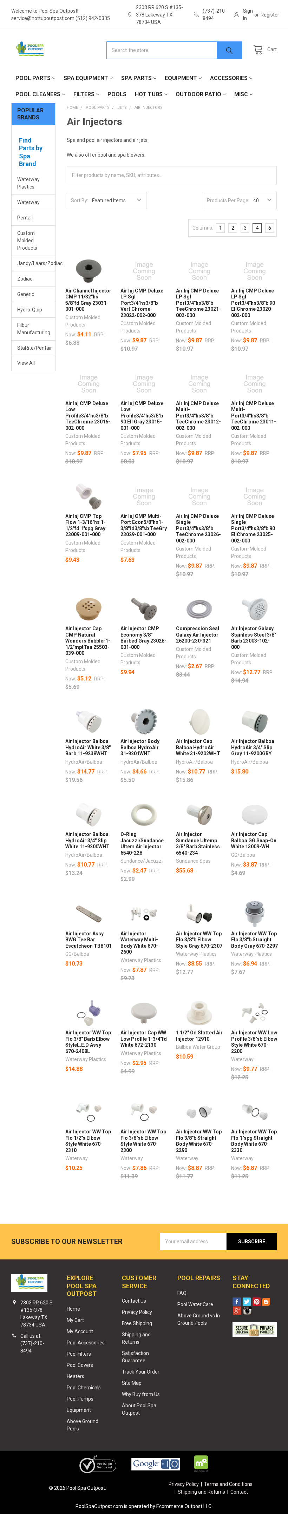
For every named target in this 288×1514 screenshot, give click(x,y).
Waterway (28, 202)
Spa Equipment (86, 78)
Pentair (25, 217)
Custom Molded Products (27, 240)
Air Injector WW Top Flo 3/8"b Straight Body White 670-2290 (199, 1141)
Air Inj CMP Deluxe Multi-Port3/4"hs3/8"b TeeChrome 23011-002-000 (253, 416)
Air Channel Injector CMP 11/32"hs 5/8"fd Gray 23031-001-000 (88, 300)
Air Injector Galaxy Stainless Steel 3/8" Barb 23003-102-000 (253, 638)
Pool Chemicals (84, 1387)
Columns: (202, 228)
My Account (80, 1331)
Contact (239, 1492)
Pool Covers (80, 1365)
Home (73, 1309)
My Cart (75, 1320)
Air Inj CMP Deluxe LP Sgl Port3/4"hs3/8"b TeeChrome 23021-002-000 (198, 303)
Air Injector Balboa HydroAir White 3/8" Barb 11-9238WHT (88, 747)
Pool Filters (79, 1354)
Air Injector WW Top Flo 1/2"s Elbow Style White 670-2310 (88, 1141)
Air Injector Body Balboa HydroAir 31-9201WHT (139, 747)
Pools (116, 94)
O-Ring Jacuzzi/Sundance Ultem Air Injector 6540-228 (142, 843)
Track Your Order (140, 1372)
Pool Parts (33, 78)
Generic (25, 294)
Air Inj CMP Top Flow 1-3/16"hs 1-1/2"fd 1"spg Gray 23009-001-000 (85, 525)
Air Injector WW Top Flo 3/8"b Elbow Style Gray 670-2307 (199, 940)
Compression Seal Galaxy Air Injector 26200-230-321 (197, 635)
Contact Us (134, 1301)
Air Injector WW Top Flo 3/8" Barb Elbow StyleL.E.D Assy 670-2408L (88, 1042)
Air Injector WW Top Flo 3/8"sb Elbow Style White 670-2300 (143, 1141)
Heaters (75, 1376)
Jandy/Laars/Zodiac (33, 263)
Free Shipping (137, 1323)
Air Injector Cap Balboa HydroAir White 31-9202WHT (198, 747)
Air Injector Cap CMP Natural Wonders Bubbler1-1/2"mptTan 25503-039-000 (87, 641)
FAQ (181, 1293)
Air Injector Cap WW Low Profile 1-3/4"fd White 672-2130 (143, 1039)
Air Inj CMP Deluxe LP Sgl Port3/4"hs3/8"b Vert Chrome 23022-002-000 (141, 303)
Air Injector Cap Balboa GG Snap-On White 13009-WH (253, 840)
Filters (83, 94)
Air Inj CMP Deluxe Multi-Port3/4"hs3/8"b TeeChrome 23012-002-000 (198, 416)
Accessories (229, 78)
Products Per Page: (228, 200)
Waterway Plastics (28, 183)
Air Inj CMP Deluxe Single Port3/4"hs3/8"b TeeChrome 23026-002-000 (198, 528)
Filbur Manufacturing (33, 328)
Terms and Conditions (228, 1484)
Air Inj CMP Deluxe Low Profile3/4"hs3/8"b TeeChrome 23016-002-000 (87, 416)
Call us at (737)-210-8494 (32, 1343)
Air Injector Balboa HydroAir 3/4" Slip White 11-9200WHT (87, 840)
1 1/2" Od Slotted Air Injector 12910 (199, 1036)
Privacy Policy (137, 1312)
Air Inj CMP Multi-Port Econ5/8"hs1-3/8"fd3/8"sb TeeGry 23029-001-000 (143, 525)
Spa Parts (136, 78)
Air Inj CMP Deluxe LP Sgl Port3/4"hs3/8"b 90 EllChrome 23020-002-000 (253, 303)
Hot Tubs (149, 94)
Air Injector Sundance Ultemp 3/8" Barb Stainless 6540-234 (198, 843)
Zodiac (24, 279)
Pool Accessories (86, 1342)
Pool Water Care (195, 1304)
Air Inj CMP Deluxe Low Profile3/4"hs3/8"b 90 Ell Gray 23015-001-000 (141, 416)
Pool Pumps (80, 1399)
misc (241, 94)
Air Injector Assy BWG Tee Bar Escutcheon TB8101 (88, 940)
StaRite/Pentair (33, 348)
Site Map (132, 1383)
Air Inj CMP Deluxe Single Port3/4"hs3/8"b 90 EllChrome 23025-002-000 (253, 528)
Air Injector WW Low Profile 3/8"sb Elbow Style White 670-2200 (254, 1042)
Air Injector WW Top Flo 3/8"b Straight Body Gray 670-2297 (254, 940)
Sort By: (79, 200)
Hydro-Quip (29, 309)
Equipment (181, 78)
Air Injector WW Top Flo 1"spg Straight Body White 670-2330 (254, 1141)
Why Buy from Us (141, 1394)
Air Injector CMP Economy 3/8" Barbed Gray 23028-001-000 (143, 638)
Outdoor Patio (198, 94)
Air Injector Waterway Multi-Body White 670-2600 (139, 943)
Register (270, 15)
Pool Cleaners (37, 94)
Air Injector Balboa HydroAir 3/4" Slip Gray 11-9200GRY (252, 747)
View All (26, 363)
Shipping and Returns (201, 1492)
